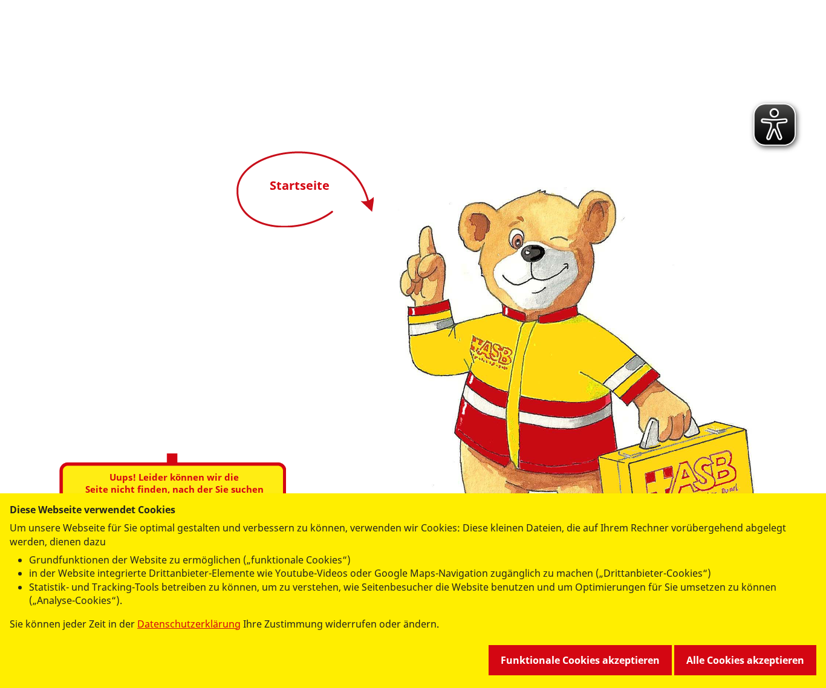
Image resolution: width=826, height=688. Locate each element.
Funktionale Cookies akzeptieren (580, 660)
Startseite (300, 185)
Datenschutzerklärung (189, 624)
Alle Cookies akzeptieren (745, 660)
